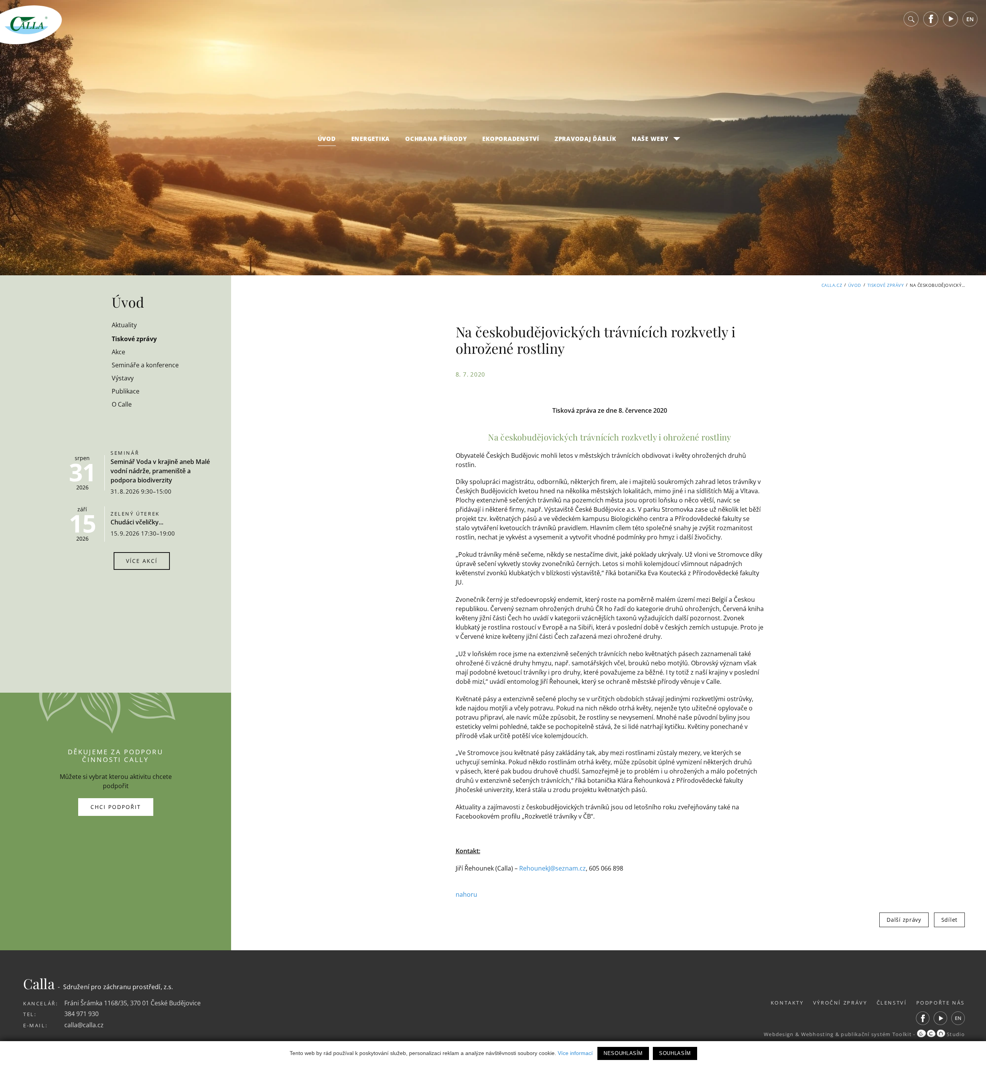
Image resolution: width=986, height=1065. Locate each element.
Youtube (950, 19)
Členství (892, 1002)
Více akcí (142, 560)
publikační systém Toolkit (876, 1034)
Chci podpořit (116, 806)
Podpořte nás (940, 1002)
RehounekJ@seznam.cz (552, 868)
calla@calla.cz (84, 1025)
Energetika (370, 138)
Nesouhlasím (623, 1053)
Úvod (327, 138)
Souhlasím (675, 1053)
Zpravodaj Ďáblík (585, 138)
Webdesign (779, 1034)
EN (970, 19)
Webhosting (817, 1034)
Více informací (575, 1053)
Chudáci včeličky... (137, 522)
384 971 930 (81, 1014)
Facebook (931, 19)
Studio (955, 1034)
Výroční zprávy (840, 1002)
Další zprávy (904, 919)
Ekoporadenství (510, 138)
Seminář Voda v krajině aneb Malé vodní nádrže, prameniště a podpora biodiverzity (160, 470)
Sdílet (949, 919)
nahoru (466, 894)
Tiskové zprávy (885, 285)
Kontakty (787, 1002)
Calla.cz (832, 285)
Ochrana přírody (436, 138)
